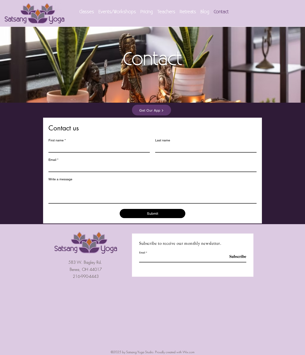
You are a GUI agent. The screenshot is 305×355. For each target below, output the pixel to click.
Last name (162, 140)
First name (57, 140)
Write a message (60, 179)
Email (53, 160)
